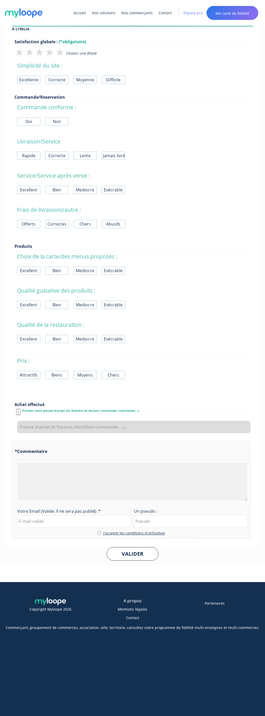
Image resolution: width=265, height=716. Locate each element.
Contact (165, 12)
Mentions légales (132, 609)
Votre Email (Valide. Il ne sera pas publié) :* (59, 511)
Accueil (79, 12)
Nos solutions (103, 12)
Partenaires (215, 603)
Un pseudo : (145, 511)
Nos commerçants (137, 12)
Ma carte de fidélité (232, 13)
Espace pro (193, 12)
